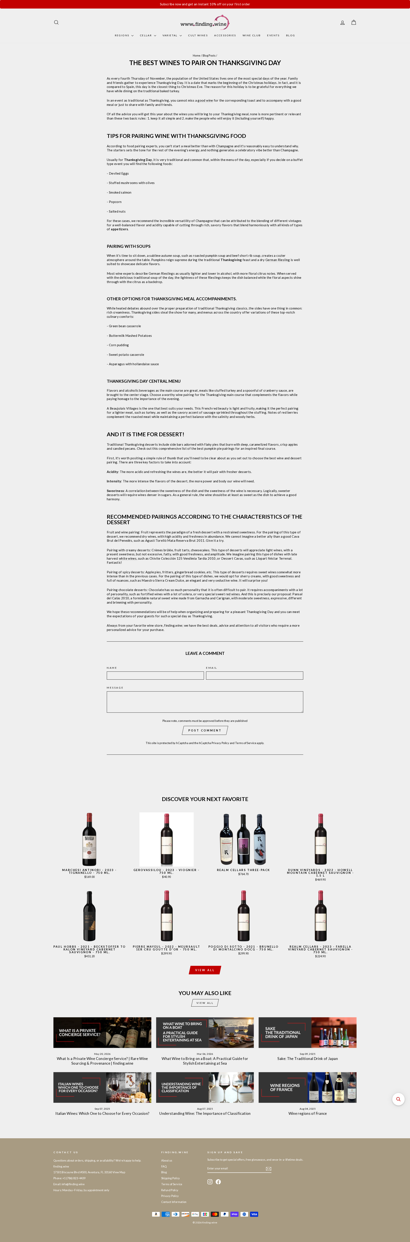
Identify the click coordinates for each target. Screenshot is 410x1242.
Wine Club (252, 35)
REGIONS (122, 35)
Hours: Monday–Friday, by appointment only (81, 1190)
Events (273, 35)
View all (205, 970)
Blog (290, 35)
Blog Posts (209, 55)
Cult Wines (198, 35)
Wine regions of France (307, 1113)
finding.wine (61, 1166)
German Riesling (277, 260)
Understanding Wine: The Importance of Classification (205, 1113)
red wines (233, 594)
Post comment (205, 730)
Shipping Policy (170, 1178)
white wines (127, 558)
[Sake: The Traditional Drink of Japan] (308, 1032)
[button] (398, 1099)
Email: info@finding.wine (69, 1184)
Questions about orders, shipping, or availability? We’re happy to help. (97, 1160)
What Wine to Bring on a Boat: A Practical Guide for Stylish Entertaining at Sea (205, 1060)
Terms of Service (245, 743)
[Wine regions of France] (308, 1087)
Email (211, 667)
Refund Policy (170, 1190)
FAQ (164, 1166)
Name (112, 667)
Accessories (225, 35)
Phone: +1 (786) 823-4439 (69, 1178)
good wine (205, 100)
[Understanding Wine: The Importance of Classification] (205, 1087)
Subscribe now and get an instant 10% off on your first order (205, 4)
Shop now (89, 862)
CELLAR (146, 35)
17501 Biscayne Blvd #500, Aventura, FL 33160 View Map (89, 1172)
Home (197, 55)
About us (166, 1160)
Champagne (224, 146)
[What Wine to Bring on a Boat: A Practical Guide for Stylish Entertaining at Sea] (205, 1032)
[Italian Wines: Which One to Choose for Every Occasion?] (102, 1087)
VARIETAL (171, 35)
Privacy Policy (220, 743)
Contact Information (174, 1202)
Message (115, 687)
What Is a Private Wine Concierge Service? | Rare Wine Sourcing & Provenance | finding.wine (102, 1060)
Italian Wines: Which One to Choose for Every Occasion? (102, 1113)
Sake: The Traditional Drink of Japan (307, 1058)
